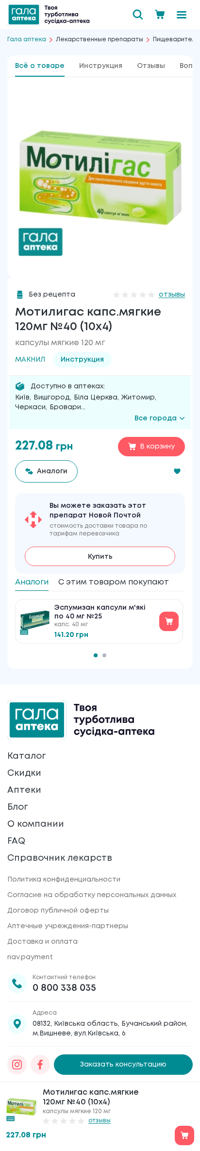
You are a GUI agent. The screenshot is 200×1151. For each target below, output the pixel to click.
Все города (155, 418)
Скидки (24, 773)
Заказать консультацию (123, 1065)
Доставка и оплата (42, 942)
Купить (100, 557)
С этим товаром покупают (113, 582)
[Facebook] (40, 1064)
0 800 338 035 (64, 988)
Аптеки (24, 790)
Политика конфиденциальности (63, 880)
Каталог (26, 756)
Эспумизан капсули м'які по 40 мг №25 (100, 612)
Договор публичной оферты (58, 911)
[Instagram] (17, 1064)
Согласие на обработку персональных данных (91, 895)
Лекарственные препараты (99, 39)
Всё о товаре (40, 66)
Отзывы (151, 66)
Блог (17, 807)
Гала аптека (26, 39)
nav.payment (30, 957)
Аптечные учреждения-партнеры (67, 926)
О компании (35, 824)
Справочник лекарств (59, 858)
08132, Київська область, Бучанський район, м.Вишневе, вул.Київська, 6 (110, 1028)
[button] (177, 471)
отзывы (172, 295)
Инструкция (100, 66)
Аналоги (32, 582)
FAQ (16, 841)
